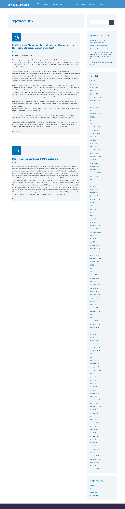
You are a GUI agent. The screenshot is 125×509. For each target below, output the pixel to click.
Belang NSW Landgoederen (98, 45)
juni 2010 (93, 377)
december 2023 (95, 100)
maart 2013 (94, 321)
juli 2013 (93, 314)
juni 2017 (93, 209)
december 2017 (95, 199)
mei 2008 (93, 410)
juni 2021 (93, 137)
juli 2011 (93, 354)
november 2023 (95, 104)
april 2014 (93, 301)
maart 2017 (94, 219)
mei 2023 (93, 110)
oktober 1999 (94, 462)
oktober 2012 (94, 327)
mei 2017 (93, 212)
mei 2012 (93, 334)
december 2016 (95, 222)
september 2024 (95, 97)
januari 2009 (94, 396)
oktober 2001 (94, 456)
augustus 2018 (95, 176)
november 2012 (95, 324)
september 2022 (95, 114)
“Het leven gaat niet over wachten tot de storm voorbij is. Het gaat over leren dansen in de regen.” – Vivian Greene (102, 55)
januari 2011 (94, 360)
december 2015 (95, 248)
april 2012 (93, 337)
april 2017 (93, 216)
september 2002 (95, 449)
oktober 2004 (94, 436)
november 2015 (95, 252)
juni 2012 (93, 331)
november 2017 (95, 202)
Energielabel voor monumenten (99, 49)
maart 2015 (94, 275)
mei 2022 (93, 120)
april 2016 (93, 242)
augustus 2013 (95, 311)
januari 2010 (94, 383)
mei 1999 (93, 466)
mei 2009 (93, 390)
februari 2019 (94, 166)
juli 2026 (93, 81)
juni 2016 (93, 235)
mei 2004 (93, 439)
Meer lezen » (16, 131)
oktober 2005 (94, 429)
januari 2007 (94, 419)
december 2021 (95, 127)
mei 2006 (93, 426)
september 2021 (95, 130)
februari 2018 (94, 193)
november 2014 (95, 288)
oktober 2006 (94, 423)
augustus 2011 (95, 350)
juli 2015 (93, 265)
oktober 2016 (94, 229)
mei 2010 (93, 380)
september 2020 (95, 156)
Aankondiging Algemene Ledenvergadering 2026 (97, 41)
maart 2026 (94, 87)
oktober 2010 (94, 367)
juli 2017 (93, 206)
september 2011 (95, 347)
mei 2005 (93, 433)
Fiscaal (92, 489)
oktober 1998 (94, 469)
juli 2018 (93, 179)
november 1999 (95, 459)
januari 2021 (94, 146)
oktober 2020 (94, 153)
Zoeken (92, 19)
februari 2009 (94, 393)
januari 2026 (94, 91)
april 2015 (93, 271)
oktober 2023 (94, 107)
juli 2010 (93, 373)
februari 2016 (94, 245)
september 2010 (95, 370)
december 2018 (95, 169)
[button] (38, 4)
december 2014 (95, 285)
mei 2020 (93, 160)
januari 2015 (94, 281)
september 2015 (95, 258)
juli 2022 (93, 117)
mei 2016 (93, 239)
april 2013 (93, 317)
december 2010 (95, 364)
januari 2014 (94, 304)
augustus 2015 (95, 262)
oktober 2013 (94, 308)
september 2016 (95, 232)
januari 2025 (94, 94)
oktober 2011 (94, 344)
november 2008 (95, 400)
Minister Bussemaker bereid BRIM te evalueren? (35, 158)
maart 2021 (94, 143)
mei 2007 (93, 416)
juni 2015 (93, 268)
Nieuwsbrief (94, 492)
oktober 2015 (94, 255)
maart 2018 (94, 189)
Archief (14, 51)
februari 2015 (94, 278)
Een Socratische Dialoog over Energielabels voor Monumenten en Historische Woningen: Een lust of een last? (43, 46)
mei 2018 (93, 186)
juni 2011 (93, 357)
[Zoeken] (111, 22)
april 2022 (93, 123)
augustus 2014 (95, 298)
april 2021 (93, 140)
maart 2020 (94, 163)
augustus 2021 (95, 133)
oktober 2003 (94, 442)
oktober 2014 (94, 291)
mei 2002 (93, 452)
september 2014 (95, 294)
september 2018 (95, 173)
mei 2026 (93, 84)
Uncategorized (94, 495)
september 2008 (95, 406)
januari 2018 (94, 196)
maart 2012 (94, 341)
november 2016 (95, 225)
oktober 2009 (94, 387)
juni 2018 (93, 183)
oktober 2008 (94, 403)
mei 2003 (93, 446)
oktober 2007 (94, 413)
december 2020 (95, 150)
